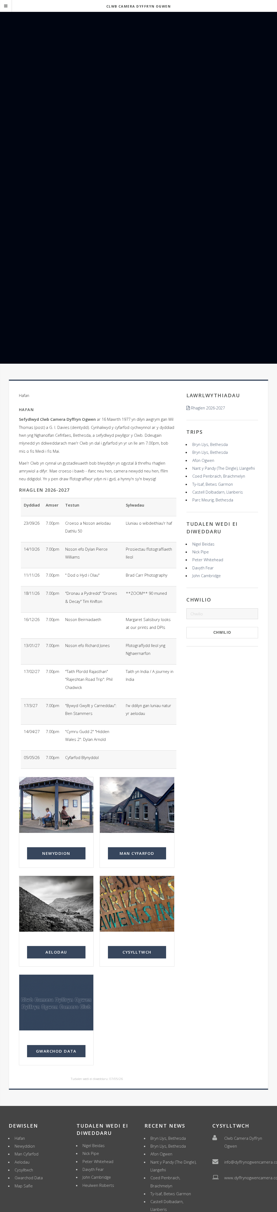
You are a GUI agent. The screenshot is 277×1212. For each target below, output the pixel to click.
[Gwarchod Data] (56, 1002)
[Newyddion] (56, 805)
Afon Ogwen (203, 460)
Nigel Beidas (203, 544)
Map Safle (24, 1185)
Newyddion (56, 853)
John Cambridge (206, 575)
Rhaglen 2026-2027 (208, 407)
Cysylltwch (137, 952)
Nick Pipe (200, 551)
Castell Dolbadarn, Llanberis (217, 492)
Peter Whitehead (207, 559)
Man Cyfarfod (137, 853)
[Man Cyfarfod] (137, 805)
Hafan (20, 1138)
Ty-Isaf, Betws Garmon (212, 484)
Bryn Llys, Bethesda (210, 444)
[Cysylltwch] (137, 904)
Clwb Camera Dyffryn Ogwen (138, 6)
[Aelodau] (56, 904)
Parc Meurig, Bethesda (212, 499)
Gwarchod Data (56, 1051)
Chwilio (222, 632)
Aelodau (56, 952)
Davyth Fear (203, 567)
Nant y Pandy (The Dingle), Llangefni (223, 468)
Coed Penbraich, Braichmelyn (218, 476)
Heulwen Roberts (98, 1185)
